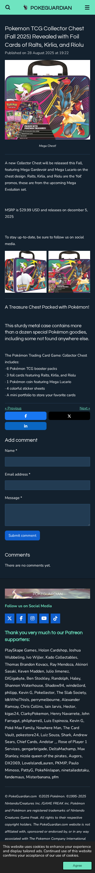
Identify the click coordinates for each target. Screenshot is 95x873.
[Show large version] (47, 100)
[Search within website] (7, 7)
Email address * (17, 474)
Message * (13, 497)
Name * (11, 450)
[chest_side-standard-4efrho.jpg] (26, 272)
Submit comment (22, 535)
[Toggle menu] (87, 7)
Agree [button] (77, 865)
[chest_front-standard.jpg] (69, 272)
